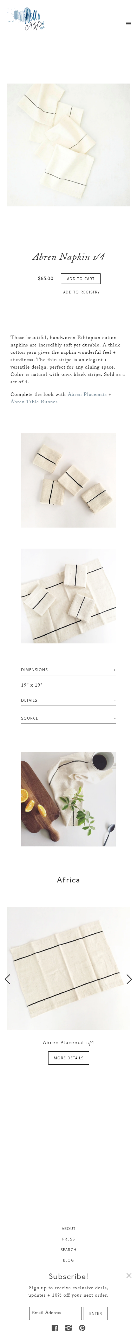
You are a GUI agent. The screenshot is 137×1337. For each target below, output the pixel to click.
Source (29, 718)
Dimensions (34, 669)
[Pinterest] (82, 1327)
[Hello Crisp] (26, 18)
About (69, 1228)
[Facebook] (55, 1327)
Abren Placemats (87, 395)
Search (68, 1249)
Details (29, 700)
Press (68, 1239)
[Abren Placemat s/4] (68, 968)
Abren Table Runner (34, 402)
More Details (69, 1057)
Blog (68, 1260)
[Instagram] (68, 1327)
